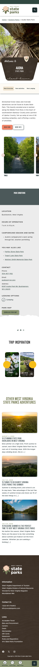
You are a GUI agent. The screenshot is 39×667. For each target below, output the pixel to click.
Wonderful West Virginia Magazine (15, 591)
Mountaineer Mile (8, 593)
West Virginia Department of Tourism (15, 585)
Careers (5, 626)
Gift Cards (6, 634)
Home (4, 20)
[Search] (34, 10)
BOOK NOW (7, 127)
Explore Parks (14, 20)
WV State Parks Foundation (12, 641)
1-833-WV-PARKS (9, 606)
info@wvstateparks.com (11, 608)
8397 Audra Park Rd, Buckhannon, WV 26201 (15, 288)
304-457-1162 (7, 273)
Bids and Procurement (10, 623)
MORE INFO (18, 127)
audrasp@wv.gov (9, 280)
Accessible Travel (8, 620)
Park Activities (20, 88)
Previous (3, 155)
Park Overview (8, 88)
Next (36, 155)
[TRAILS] (19, 155)
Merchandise (6, 631)
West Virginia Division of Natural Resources (18, 588)
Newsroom (6, 636)
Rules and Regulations (10, 639)
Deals (4, 628)
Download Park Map (10, 312)
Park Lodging (31, 88)
